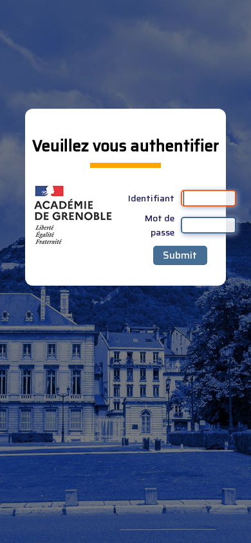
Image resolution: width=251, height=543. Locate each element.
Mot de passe (159, 225)
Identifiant (151, 198)
